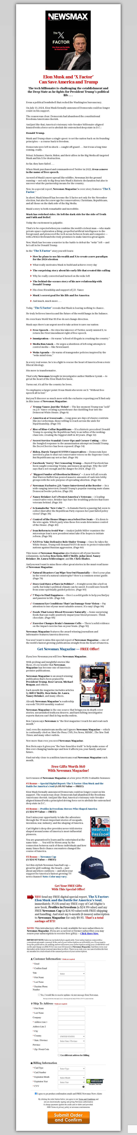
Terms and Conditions (87, 1099)
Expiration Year (40, 1081)
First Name (38, 977)
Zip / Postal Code (41, 1049)
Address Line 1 (40, 1021)
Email (36, 963)
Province (36, 1044)
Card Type (38, 1067)
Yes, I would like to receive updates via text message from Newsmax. (69, 994)
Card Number (39, 1072)
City (35, 1031)
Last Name (38, 981)
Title (35, 972)
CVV (36, 1085)
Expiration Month (41, 1076)
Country (37, 1035)
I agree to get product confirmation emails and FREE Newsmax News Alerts (69, 1093)
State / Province (40, 1040)
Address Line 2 (39, 1026)
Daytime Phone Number (40, 988)
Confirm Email (40, 968)
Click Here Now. (89, 933)
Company (37, 1017)
